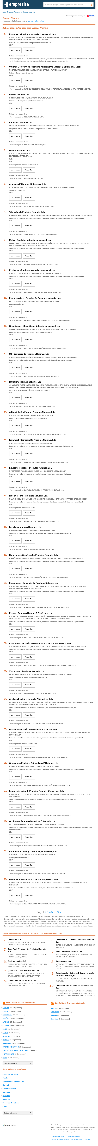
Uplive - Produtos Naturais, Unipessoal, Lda (30, 240)
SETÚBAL (7, 1018)
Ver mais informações (36, 21)
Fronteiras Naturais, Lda (21, 123)
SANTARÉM (7, 1015)
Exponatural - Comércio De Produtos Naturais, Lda (33, 583)
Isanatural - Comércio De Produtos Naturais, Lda (32, 440)
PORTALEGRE (8, 1054)
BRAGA (6, 1040)
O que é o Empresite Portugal (60, 1139)
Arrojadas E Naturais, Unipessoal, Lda (27, 184)
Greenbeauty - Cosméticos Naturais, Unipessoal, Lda (34, 326)
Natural (6, 1085)
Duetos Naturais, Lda (19, 150)
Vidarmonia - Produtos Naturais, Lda (26, 671)
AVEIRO (6, 1022)
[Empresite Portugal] (16, 6)
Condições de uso (76, 1139)
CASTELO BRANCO (11, 1047)
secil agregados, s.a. (17, 961)
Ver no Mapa (29, 50)
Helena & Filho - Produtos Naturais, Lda (28, 496)
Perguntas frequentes (57, 1136)
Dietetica (6, 1099)
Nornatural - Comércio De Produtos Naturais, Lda (33, 729)
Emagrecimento (9, 1089)
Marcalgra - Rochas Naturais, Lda (25, 382)
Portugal (6, 1096)
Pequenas (55, 1012)
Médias (54, 1015)
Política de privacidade (73, 1136)
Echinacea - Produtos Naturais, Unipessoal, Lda (32, 270)
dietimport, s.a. (14, 939)
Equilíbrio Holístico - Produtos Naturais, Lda (30, 468)
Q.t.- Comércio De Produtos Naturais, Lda (29, 354)
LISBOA (6, 1008)
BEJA (5, 1058)
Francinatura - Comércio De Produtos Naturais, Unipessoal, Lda (40, 643)
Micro (53, 1008)
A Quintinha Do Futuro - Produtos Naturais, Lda (32, 412)
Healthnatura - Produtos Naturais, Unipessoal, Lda (33, 879)
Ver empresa (15, 50)
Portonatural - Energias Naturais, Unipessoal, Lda (33, 851)
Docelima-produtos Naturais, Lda (25, 527)
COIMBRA (7, 1025)
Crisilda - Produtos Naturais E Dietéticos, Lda (31, 699)
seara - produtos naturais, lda (69, 952)
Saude (5, 1078)
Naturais (6, 1092)
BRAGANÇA (8, 1043)
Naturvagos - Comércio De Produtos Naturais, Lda (33, 555)
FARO (5, 1029)
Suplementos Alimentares (13, 1081)
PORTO (6, 1011)
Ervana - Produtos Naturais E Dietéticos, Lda (30, 613)
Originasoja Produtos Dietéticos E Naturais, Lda (32, 821)
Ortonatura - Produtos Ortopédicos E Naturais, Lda (33, 763)
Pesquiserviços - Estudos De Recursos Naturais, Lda (35, 298)
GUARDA (6, 1036)
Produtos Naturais (10, 1074)
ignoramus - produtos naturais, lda (23, 971)
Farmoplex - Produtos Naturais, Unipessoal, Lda (32, 34)
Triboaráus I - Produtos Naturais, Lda (27, 212)
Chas (5, 1106)
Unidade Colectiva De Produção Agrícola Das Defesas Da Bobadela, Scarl (45, 67)
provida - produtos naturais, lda (22, 980)
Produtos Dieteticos (11, 1103)
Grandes (54, 1019)
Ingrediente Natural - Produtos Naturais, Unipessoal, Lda (36, 791)
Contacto (87, 1139)
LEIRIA (5, 1033)
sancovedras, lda (63, 961)
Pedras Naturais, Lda (19, 95)
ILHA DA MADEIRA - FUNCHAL (15, 1050)
